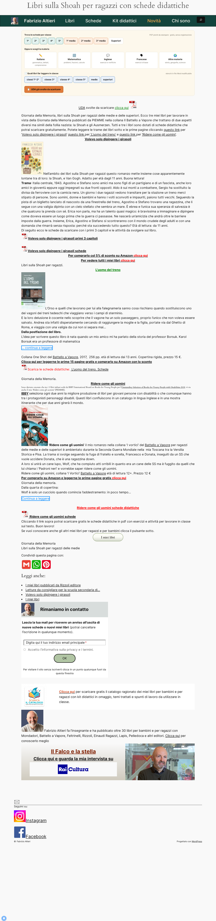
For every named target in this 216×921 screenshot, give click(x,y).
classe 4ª (65, 79)
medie (94, 79)
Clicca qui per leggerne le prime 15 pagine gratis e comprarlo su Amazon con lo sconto (86, 362)
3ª (43, 40)
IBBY (25, 393)
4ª (51, 40)
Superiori (116, 40)
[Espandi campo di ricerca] (201, 20)
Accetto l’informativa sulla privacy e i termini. (61, 649)
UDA (82, 108)
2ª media (86, 40)
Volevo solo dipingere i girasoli (44, 134)
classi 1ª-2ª (33, 79)
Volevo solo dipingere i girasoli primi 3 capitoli (63, 238)
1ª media (71, 40)
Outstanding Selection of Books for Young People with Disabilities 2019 (153, 387)
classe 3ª (50, 79)
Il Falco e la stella (73, 751)
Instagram (36, 820)
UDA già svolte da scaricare (44, 89)
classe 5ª (81, 79)
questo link (172, 130)
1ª (28, 40)
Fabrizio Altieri (39, 20)
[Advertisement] (109, 880)
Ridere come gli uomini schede (52, 516)
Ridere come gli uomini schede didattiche (108, 508)
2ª (35, 40)
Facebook (36, 836)
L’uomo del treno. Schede (89, 369)
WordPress (197, 841)
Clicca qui (172, 736)
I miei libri (32, 599)
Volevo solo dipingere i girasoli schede (57, 251)
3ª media (101, 40)
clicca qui (122, 108)
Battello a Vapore (65, 357)
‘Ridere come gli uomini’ (159, 134)
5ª (59, 40)
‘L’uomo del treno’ (103, 134)
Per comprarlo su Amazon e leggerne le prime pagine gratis (73, 478)
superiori (108, 79)
